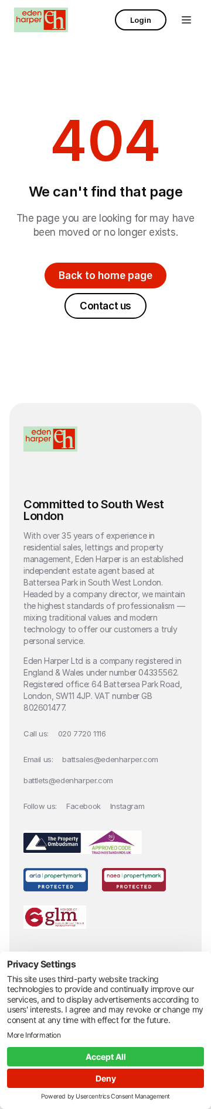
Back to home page (105, 275)
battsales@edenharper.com (110, 759)
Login (140, 20)
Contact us (105, 306)
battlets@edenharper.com (68, 780)
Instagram (127, 806)
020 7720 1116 (82, 733)
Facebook (83, 806)
